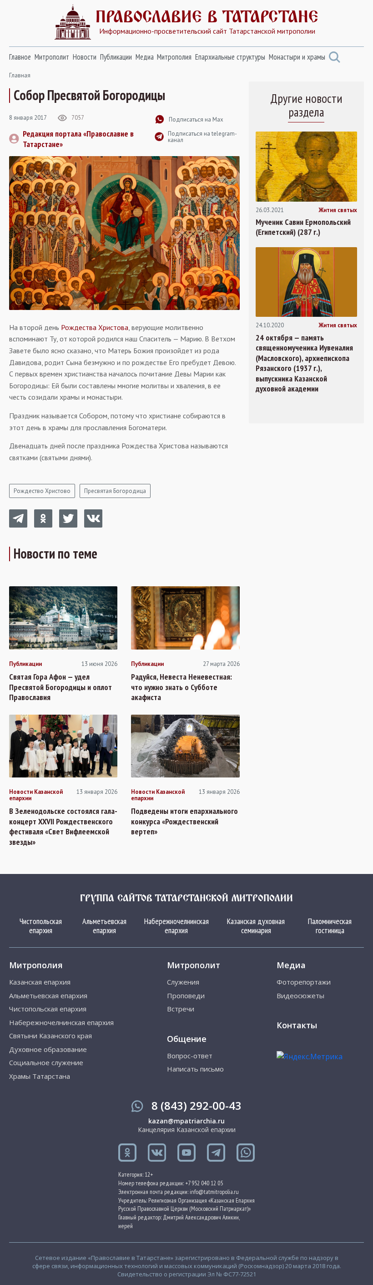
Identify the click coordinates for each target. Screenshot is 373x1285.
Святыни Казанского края (50, 1035)
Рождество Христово (42, 491)
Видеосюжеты (300, 995)
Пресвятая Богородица (115, 491)
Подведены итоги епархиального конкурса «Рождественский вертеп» (184, 821)
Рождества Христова (94, 327)
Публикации (116, 57)
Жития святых (337, 210)
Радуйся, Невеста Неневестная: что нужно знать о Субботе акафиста (181, 687)
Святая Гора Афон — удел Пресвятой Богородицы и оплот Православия (60, 687)
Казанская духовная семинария (256, 925)
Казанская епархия (40, 982)
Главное (20, 57)
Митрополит (52, 57)
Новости (84, 57)
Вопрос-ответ (189, 1055)
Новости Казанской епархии (36, 795)
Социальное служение (46, 1062)
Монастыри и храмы (297, 57)
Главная (19, 75)
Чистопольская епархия (41, 925)
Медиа (145, 57)
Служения (183, 982)
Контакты (297, 1025)
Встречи (180, 1009)
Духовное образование (48, 1049)
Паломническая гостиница (330, 925)
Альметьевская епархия (104, 925)
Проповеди (186, 995)
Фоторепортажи (304, 982)
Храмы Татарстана (39, 1076)
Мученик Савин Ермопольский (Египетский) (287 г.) (303, 227)
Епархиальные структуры (230, 57)
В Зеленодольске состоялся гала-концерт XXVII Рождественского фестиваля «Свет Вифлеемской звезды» (63, 826)
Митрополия (174, 57)
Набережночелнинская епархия (176, 925)
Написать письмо (195, 1069)
